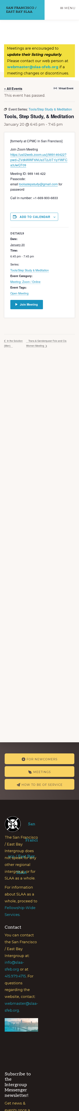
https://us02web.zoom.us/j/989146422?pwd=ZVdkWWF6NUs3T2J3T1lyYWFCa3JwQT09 (38, 159)
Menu (70, 8)
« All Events (13, 88)
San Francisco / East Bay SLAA (21, 10)
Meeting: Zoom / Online (25, 282)
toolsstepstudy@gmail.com (38, 184)
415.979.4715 (15, 976)
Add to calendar (35, 217)
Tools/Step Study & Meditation (29, 270)
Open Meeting (19, 293)
